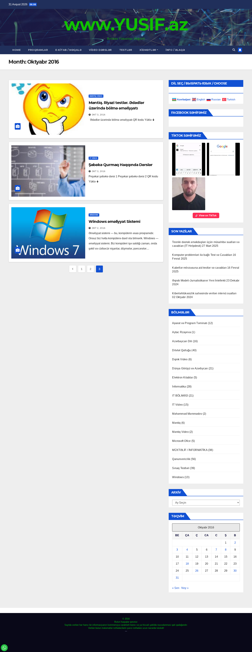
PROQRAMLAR (38, 49)
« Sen (175, 588)
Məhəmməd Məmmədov (187, 413)
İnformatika (179, 386)
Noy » (185, 588)
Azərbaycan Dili (182, 341)
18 (187, 563)
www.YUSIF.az (126, 24)
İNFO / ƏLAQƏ (175, 49)
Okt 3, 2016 (98, 115)
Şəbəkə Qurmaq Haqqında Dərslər (120, 164)
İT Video (93, 158)
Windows (94, 215)
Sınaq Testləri (180, 468)
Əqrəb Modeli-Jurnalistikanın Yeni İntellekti (199, 280)
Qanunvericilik (181, 459)
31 (177, 577)
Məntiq (176, 422)
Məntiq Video (96, 96)
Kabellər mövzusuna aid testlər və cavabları (199, 267)
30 (235, 570)
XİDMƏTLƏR (148, 49)
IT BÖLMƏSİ (180, 395)
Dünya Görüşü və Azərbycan (190, 368)
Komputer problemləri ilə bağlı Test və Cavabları (202, 254)
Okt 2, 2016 (98, 228)
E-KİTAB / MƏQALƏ (68, 49)
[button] (233, 49)
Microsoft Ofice (181, 440)
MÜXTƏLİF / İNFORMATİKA (189, 450)
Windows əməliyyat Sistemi (114, 221)
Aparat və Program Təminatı (189, 323)
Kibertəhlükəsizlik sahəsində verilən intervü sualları (204, 293)
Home (16, 49)
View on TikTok (208, 215)
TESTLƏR (125, 49)
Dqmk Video (180, 359)
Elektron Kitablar (182, 377)
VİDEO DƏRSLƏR (100, 49)
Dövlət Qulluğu (181, 350)
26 (196, 570)
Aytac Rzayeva (181, 332)
